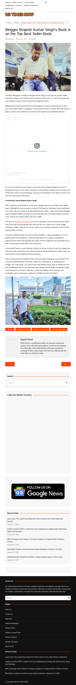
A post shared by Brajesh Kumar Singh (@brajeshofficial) (37, 179)
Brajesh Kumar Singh (22, 222)
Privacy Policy (29, 2)
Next (64, 364)
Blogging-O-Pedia (23, 329)
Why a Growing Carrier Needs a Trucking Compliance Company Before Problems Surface (35, 540)
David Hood (10, 39)
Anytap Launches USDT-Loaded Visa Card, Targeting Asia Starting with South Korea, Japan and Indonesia (37, 530)
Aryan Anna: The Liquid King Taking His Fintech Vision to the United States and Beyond (35, 520)
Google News (9, 5)
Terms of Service (17, 2)
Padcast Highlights (12, 623)
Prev (11, 364)
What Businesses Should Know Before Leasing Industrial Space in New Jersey (35, 557)
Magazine (8, 619)
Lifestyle (33, 39)
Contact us (18, 5)
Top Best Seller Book (59, 329)
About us (8, 2)
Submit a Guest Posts (31, 5)
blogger (10, 329)
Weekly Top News (11, 642)
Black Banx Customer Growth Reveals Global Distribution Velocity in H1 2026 (34, 549)
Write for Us (9, 8)
